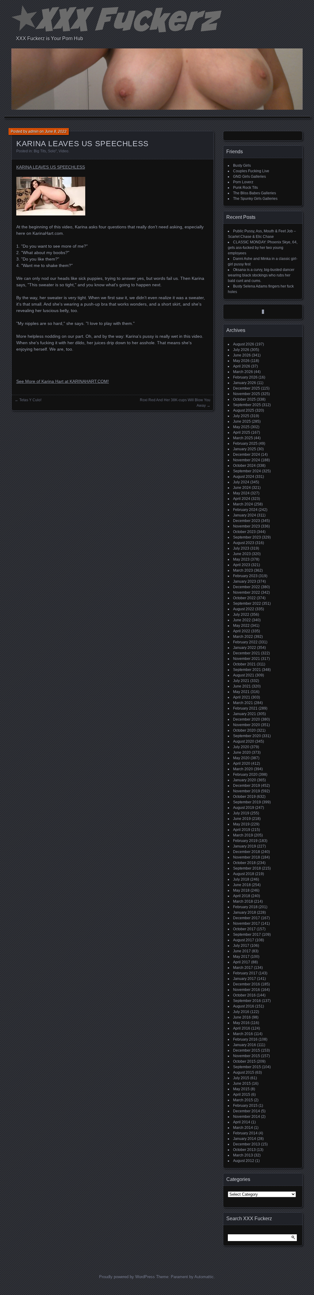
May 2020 (241, 758)
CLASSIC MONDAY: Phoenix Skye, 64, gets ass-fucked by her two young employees (262, 247)
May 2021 (241, 692)
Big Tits (40, 151)
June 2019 (242, 819)
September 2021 (247, 670)
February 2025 (245, 443)
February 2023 (245, 576)
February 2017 (245, 973)
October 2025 (244, 399)
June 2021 (242, 686)
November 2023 (246, 526)
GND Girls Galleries (249, 176)
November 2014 (246, 1116)
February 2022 (245, 642)
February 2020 (245, 774)
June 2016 (242, 1017)
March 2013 (243, 1155)
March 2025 (243, 438)
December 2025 (246, 388)
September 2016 (247, 1001)
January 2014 (244, 1139)
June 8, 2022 (56, 131)
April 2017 (241, 962)
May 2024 (241, 493)
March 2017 (243, 968)
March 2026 (243, 372)
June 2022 (242, 620)
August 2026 (243, 344)
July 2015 (241, 1078)
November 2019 (246, 791)
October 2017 (244, 929)
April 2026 (241, 366)
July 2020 (241, 747)
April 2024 (241, 499)
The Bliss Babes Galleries (254, 193)
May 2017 (241, 956)
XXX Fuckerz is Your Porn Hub (49, 38)
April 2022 (241, 631)
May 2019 (241, 824)
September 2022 (247, 603)
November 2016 (246, 990)
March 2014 (243, 1128)
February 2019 (245, 841)
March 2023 (243, 570)
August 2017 (243, 940)
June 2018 (242, 885)
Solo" (52, 151)
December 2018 (246, 852)
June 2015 (242, 1083)
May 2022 (241, 625)
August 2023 (243, 543)
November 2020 (246, 725)
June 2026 (242, 355)
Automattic (204, 1276)
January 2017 (244, 979)
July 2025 (241, 416)
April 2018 (241, 896)
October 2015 (244, 1061)
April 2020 (241, 763)
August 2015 (243, 1072)
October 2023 (244, 532)
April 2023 (241, 565)
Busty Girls (242, 165)
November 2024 (246, 460)
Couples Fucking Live (251, 171)
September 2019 (247, 802)
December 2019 (246, 785)
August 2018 (243, 874)
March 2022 (243, 636)
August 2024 (243, 476)
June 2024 (242, 488)
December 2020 (246, 719)
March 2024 (243, 504)
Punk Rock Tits (245, 187)
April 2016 (241, 1028)
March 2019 (243, 835)
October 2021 (244, 664)
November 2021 (246, 659)
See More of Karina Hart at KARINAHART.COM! (62, 381)
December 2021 (246, 653)
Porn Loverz (243, 182)
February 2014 (245, 1133)
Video (63, 151)
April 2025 (241, 432)
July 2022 (241, 614)
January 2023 (244, 581)
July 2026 (241, 350)
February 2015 (245, 1105)
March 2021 (243, 703)
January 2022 (244, 648)
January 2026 (244, 383)
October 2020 (244, 730)
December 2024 (246, 454)
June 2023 (242, 554)
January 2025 (244, 449)
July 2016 (241, 1012)
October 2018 (244, 863)
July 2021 (241, 681)
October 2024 (244, 465)
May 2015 (241, 1089)
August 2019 (243, 808)
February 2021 (245, 708)
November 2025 (246, 394)
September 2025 (247, 405)
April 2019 (241, 830)
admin (33, 131)
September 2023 (247, 537)
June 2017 (242, 951)
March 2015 (243, 1100)
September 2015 (247, 1067)
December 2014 (246, 1111)
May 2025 (241, 427)
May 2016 (241, 1023)
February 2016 (245, 1039)
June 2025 (242, 421)
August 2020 (243, 741)
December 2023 (246, 521)
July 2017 (241, 945)
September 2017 (247, 934)
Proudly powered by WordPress (127, 1276)
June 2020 (242, 752)
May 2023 (241, 559)
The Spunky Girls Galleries (255, 198)
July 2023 (241, 548)
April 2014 (241, 1122)
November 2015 (246, 1056)
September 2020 (247, 736)
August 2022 (243, 609)
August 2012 (243, 1161)
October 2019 (244, 796)
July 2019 (241, 813)
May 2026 (241, 361)
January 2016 (244, 1045)
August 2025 (243, 410)
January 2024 (244, 515)
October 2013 (244, 1150)
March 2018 (243, 901)
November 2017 (246, 923)
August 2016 (243, 1006)
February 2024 (245, 510)
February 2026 (245, 377)
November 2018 (246, 857)
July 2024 (241, 482)
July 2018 (241, 879)
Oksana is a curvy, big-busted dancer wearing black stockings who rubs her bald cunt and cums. (261, 275)
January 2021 (244, 714)
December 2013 (246, 1144)
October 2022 (244, 598)
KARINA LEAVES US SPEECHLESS (50, 167)
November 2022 (246, 592)
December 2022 (246, 587)
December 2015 (246, 1050)
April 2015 (241, 1094)
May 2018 (241, 890)
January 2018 (244, 912)
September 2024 (247, 471)
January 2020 (244, 780)
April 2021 (241, 697)
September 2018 (247, 868)
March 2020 (243, 769)
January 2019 (244, 846)
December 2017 (246, 918)
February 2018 (245, 907)
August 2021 (243, 675)
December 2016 (246, 984)
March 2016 (243, 1034)
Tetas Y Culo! (30, 400)
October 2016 (244, 995)
